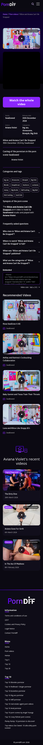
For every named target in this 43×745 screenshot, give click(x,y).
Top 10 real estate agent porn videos (19, 704)
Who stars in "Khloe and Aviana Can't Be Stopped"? (19, 232)
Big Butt (35, 190)
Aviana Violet (17, 160)
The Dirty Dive (11, 494)
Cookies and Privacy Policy (15, 624)
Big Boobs (14, 190)
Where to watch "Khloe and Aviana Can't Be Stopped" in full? (18, 242)
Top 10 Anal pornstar (13, 708)
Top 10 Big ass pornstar (14, 695)
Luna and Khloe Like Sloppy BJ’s (16, 428)
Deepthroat (16, 185)
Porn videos (13, 14)
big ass (6, 180)
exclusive (35, 185)
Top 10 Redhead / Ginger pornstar (18, 687)
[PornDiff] (8, 4)
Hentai (7, 655)
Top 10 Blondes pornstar (14, 682)
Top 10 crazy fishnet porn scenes (17, 717)
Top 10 (7, 664)
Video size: (25, 287)
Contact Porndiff (11, 633)
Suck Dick (19, 195)
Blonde (6, 185)
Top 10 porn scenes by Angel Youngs (19, 712)
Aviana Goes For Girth (14, 529)
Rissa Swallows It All (11, 324)
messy (6, 190)
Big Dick (34, 180)
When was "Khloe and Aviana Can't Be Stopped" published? (19, 252)
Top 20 (7, 668)
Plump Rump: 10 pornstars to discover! (20, 721)
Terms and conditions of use (16, 616)
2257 (7, 620)
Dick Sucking (8, 195)
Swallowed (10, 118)
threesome (15, 180)
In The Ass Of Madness (14, 564)
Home (5, 14)
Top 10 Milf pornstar (13, 699)
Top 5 (7, 660)
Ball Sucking (25, 190)
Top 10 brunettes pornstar (15, 691)
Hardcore (26, 185)
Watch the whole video (21, 102)
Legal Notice (10, 628)
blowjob (25, 180)
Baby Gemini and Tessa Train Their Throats (21, 394)
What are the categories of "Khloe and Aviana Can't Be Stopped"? (18, 261)
